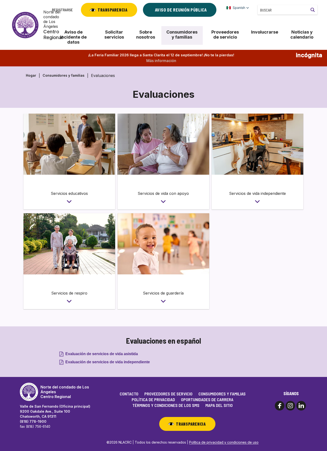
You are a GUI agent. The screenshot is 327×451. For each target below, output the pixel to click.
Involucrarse (264, 32)
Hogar (31, 75)
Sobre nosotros (145, 34)
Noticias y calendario (301, 34)
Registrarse (62, 9)
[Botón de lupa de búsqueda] (312, 10)
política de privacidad (153, 399)
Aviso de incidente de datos (73, 37)
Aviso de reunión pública (181, 9)
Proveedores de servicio (225, 34)
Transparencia (112, 9)
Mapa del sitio (219, 405)
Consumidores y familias (181, 34)
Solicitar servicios (114, 34)
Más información (161, 60)
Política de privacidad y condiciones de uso (224, 442)
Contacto (129, 393)
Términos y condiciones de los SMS (165, 405)
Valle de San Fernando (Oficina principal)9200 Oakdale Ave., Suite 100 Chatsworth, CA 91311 (55, 411)
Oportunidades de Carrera (207, 399)
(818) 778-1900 (33, 421)
